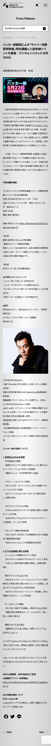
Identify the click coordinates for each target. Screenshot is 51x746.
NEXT (41, 732)
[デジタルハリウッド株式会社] (13, 5)
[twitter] (12, 716)
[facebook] (6, 716)
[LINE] (19, 716)
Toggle (38, 5)
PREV (9, 732)
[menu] (45, 5)
